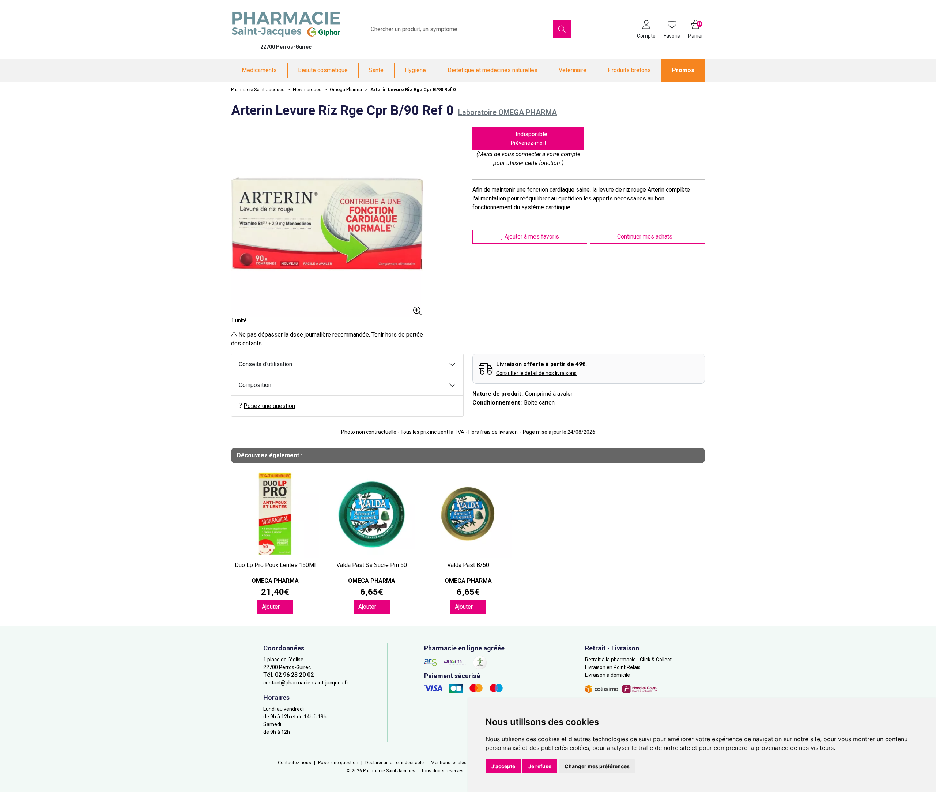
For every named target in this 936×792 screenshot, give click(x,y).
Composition (255, 385)
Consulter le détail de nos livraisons (536, 373)
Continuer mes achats (645, 236)
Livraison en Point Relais (613, 667)
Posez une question (269, 405)
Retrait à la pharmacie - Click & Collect (628, 659)
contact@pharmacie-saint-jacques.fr (305, 683)
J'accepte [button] (503, 766)
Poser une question (338, 762)
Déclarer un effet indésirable (394, 762)
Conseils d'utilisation (265, 364)
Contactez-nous (294, 762)
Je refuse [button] (539, 766)
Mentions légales (449, 762)
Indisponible (529, 138)
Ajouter (271, 606)
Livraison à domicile (607, 675)
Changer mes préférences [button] (597, 766)
